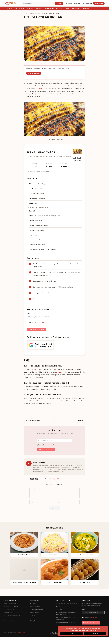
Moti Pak (58, 606)
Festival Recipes (99, 3)
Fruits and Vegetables (34, 13)
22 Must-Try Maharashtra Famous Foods (66, 603)
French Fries (59, 609)
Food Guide (86, 8)
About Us (32, 615)
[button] (74, 158)
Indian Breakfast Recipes (37, 609)
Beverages (39, 8)
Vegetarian (9, 8)
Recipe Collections (35, 606)
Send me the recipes (36, 329)
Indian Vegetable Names (10, 621)
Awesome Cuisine (21, 632)
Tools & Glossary (87, 3)
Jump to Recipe (34, 73)
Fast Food (30, 8)
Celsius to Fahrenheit (10, 603)
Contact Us (33, 618)
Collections (77, 3)
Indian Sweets (49, 8)
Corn (43, 13)
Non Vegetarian (20, 8)
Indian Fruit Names (9, 618)
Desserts (59, 8)
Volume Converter (9, 609)
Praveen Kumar (30, 21)
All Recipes (69, 3)
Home (25, 13)
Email (29, 313)
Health (67, 8)
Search (59, 3)
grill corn (59, 372)
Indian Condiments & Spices (12, 615)
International (76, 8)
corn (40, 88)
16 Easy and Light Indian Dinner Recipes (66, 622)
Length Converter (9, 612)
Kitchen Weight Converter (11, 606)
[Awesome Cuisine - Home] (12, 3)
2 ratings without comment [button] (59, 479)
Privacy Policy (42, 322)
